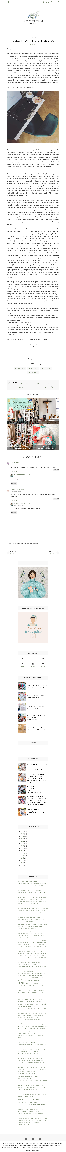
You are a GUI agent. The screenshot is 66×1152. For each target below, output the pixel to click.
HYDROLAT (25, 949)
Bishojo (44, 897)
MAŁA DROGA (21, 999)
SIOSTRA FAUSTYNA (40, 1062)
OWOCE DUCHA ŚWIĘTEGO (34, 1021)
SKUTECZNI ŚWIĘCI (23, 1065)
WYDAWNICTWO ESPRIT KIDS (26, 1107)
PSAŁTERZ (37, 1051)
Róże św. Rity (28, 1058)
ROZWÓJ (43, 1056)
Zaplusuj (47, 368)
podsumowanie (27, 1037)
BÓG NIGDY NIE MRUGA (23, 906)
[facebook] (43, 2)
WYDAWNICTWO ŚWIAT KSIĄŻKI (41, 1118)
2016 (22, 858)
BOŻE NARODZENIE (33, 904)
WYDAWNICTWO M (23, 1111)
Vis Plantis (33, 1097)
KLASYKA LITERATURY (37, 962)
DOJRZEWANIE (21, 915)
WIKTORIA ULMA (22, 1102)
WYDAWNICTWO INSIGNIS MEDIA (25, 1109)
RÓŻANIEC (21, 1058)
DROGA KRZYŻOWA (23, 919)
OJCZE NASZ (37, 1019)
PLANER (35, 1035)
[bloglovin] (53, 2)
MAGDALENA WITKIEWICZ (38, 994)
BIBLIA (20, 895)
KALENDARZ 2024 (40, 955)
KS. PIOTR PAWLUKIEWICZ (36, 977)
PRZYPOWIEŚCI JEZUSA (39, 1049)
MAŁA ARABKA (41, 997)
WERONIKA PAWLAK (41, 1096)
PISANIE (19, 1033)
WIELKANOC (28, 1100)
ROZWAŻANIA (36, 1056)
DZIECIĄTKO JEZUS (22, 926)
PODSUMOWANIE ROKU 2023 (20, 422)
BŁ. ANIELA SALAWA (28, 899)
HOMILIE (20, 949)
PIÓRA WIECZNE (35, 1031)
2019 (22, 848)
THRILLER (29, 1089)
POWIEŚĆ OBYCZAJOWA (39, 1047)
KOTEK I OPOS (39, 968)
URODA (26, 1097)
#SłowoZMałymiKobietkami (25, 883)
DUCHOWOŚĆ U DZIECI (42, 924)
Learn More (30, 1150)
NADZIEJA (27, 1013)
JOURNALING (28, 953)
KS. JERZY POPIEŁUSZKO (36, 975)
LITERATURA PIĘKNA (32, 992)
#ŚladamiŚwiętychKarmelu (40, 883)
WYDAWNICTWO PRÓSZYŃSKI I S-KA (39, 1115)
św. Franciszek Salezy (32, 1069)
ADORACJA (36, 888)
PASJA (42, 1024)
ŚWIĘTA (40, 1083)
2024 (22, 836)
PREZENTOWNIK (22, 1049)
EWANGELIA (26, 938)
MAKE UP (27, 997)
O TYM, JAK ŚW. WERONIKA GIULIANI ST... (46, 421)
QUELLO (29, 1053)
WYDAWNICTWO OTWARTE (38, 1113)
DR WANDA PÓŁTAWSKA (23, 917)
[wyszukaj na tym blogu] (58, 2)
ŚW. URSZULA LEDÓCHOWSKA (26, 1080)
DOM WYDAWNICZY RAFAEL (33, 915)
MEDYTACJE (37, 1006)
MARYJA (26, 1004)
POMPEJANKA (42, 1040)
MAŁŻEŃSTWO (21, 1001)
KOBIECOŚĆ (35, 964)
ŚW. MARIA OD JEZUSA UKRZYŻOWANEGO (27, 1071)
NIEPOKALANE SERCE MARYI (39, 1013)
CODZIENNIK (21, 910)
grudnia (22, 853)
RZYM (40, 1058)
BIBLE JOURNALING (40, 892)
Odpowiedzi (15, 471)
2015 (22, 860)
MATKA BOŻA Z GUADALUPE (25, 1006)
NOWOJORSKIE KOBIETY (25, 1015)
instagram (32, 660)
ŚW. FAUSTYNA (22, 1069)
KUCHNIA (29, 988)
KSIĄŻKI (21, 983)
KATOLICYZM (38, 960)
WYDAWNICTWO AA (33, 1102)
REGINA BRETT (36, 1053)
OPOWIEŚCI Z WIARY (22, 1021)
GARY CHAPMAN (33, 944)
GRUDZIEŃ (28, 946)
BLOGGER (20, 899)
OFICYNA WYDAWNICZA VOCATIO (25, 1019)
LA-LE (34, 988)
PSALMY (31, 1051)
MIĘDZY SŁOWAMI (22, 1008)
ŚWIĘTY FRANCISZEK (31, 1087)
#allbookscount (21, 881)
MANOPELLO (39, 1001)
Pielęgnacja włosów (23, 1029)
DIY (41, 913)
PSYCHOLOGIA (22, 1053)
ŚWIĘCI (35, 1083)
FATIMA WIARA (21, 942)
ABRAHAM (31, 888)
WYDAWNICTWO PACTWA (23, 1115)
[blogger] (48, 2)
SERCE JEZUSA (22, 1062)
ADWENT (42, 888)
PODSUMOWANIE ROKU (24, 1040)
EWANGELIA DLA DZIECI (34, 940)
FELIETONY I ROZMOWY (39, 942)
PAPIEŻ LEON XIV (35, 1024)
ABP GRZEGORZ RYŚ (23, 888)
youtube (43, 666)
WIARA (21, 1099)
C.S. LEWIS (45, 908)
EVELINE (42, 935)
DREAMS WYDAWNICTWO (37, 917)
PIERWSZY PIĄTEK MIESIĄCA (24, 1031)
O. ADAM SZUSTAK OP (38, 1015)
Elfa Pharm (20, 935)
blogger (33, 666)
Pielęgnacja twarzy (43, 1026)
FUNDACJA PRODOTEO (23, 944)
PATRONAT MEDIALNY (24, 1026)
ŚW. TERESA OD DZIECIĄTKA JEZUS (28, 1076)
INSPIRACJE (32, 949)
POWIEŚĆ (33, 1044)
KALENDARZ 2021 (22, 955)
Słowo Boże (33, 1065)
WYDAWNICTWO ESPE (23, 1104)
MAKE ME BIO (21, 997)
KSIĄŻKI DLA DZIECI (32, 983)
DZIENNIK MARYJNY (22, 928)
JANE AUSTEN (38, 951)
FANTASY (44, 940)
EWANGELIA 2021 (35, 937)
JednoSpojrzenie (18, 489)
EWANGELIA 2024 (44, 937)
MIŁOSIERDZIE (37, 1008)
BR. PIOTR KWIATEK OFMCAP (26, 908)
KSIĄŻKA (21, 980)
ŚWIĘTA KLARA (39, 1085)
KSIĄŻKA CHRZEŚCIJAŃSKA (32, 980)
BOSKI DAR (35, 901)
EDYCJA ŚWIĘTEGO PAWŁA (27, 933)
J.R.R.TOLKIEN (22, 951)
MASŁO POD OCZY (34, 1004)
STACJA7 (20, 1067)
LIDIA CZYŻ (21, 990)
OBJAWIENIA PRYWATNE (34, 1017)
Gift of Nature (41, 944)
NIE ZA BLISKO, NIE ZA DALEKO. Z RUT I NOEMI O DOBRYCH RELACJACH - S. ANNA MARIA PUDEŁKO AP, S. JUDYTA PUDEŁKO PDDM (37, 801)
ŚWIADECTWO (28, 1083)
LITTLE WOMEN (41, 992)
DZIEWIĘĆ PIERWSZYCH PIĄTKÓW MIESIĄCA (28, 930)
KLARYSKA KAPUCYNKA (26, 962)
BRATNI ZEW (38, 908)
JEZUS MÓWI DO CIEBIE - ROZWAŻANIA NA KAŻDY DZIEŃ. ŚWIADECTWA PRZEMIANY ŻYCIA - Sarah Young (36, 778)
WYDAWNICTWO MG (34, 1111)
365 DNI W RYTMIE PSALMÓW (26, 885)
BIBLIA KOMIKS (22, 897)
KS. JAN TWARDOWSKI (23, 975)
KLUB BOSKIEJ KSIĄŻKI (24, 964)
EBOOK (40, 930)
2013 (22, 865)
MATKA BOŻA (43, 1004)
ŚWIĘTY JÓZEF (41, 1087)
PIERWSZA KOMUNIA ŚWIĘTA (37, 1029)
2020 (22, 846)
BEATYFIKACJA (30, 892)
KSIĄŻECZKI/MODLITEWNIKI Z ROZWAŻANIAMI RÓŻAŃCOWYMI (37, 718)
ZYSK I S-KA (34, 1124)
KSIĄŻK (46, 977)
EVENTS (20, 938)
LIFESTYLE (33, 44)
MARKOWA (20, 1004)
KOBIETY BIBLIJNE (23, 966)
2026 (22, 831)
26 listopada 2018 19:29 (16, 491)
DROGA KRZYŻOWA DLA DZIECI (37, 919)
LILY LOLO (34, 990)
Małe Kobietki (38, 999)
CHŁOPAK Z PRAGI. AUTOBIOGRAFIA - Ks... (46, 447)
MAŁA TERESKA (29, 999)
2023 (22, 838)
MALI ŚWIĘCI (34, 997)
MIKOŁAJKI (29, 1008)
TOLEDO (35, 1089)
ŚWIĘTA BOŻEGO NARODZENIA (26, 1085)
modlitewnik (21, 1011)
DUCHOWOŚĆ (29, 922)
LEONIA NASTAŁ (41, 988)
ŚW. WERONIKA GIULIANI (41, 1080)
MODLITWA (41, 1011)
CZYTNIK (43, 910)
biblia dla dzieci (26, 895)
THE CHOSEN (21, 1089)
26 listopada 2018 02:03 (16, 464)
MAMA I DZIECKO (30, 1002)
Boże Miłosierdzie (22, 904)
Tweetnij (34, 368)
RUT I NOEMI (35, 1058)
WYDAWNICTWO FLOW (40, 1107)
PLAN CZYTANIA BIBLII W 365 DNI (25, 1035)
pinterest (22, 666)
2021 (22, 843)
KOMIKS (20, 968)
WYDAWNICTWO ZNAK (23, 1122)
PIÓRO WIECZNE (44, 1031)
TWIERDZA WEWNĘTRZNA (39, 1094)
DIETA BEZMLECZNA (34, 912)
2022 (22, 841)
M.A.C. (29, 994)
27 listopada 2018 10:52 (19, 505)
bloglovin (43, 660)
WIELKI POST (35, 1100)
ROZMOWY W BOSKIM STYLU (24, 1056)
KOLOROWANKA (43, 966)
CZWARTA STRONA (35, 910)
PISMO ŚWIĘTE (27, 1033)
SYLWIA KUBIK (41, 1067)
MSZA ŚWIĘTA (21, 1013)
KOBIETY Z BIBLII (34, 966)
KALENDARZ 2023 (31, 955)
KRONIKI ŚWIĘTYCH (28, 971)
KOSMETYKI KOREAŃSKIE (29, 968)
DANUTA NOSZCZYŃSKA (23, 912)
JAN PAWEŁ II (30, 951)
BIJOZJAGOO (30, 897)
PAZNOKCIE (34, 1026)
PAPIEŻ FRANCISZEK (23, 1024)
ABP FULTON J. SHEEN (40, 885)
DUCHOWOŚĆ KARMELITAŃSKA (27, 924)
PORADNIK (34, 1042)
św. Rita (34, 1074)
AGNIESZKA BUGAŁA (22, 890)
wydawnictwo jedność (39, 1109)
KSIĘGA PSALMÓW (38, 985)
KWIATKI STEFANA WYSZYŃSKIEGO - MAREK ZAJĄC (36, 812)
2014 (22, 863)
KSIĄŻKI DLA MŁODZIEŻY (25, 985)
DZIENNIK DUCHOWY (39, 926)
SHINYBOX (30, 1062)
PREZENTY (30, 1049)
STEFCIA (26, 1067)
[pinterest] (51, 2)
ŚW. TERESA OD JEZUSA (24, 1078)
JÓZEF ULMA (36, 953)
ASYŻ (34, 890)
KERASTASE (45, 960)
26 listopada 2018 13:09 (19, 476)
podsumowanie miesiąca (37, 1037)
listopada (23, 855)
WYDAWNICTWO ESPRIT (37, 1104)
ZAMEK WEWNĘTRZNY (24, 1124)
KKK (19, 962)
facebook (22, 660)
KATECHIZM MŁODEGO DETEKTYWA (26, 960)
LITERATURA (41, 990)
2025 (22, 834)
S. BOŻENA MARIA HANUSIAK (24, 1060)
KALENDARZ (43, 953)
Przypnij (34, 372)
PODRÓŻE (20, 1037)
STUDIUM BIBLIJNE (33, 1067)
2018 (22, 850)
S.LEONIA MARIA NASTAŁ (39, 1060)
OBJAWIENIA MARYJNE (23, 1017)
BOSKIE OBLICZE (43, 901)
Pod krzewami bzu (42, 1035)
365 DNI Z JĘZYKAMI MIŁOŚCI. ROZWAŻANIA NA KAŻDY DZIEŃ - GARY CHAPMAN (37, 767)
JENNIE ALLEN (21, 953)
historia (33, 946)
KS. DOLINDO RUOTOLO (38, 973)
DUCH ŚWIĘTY (21, 922)
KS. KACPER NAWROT (23, 977)
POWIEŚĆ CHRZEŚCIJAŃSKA (24, 1047)
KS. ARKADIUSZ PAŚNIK (24, 973)
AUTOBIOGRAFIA (22, 892)
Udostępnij (21, 368)
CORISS (28, 910)
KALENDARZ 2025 (22, 957)
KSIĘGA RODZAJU (22, 988)
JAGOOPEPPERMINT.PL (22, 475)
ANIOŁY (30, 890)
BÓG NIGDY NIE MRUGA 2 (36, 906)
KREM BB (20, 971)
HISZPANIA (39, 946)
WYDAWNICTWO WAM (41, 1120)
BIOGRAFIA (38, 897)
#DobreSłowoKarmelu (31, 881)
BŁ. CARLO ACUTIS (37, 899)
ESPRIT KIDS (28, 935)
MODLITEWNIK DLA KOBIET (31, 1011)
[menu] (8, 2)
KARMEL (29, 957)
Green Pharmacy (21, 946)
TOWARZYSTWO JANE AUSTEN (26, 1092)
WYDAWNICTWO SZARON (25, 1118)
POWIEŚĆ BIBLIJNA (41, 1044)
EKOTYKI (40, 933)
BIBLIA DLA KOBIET (35, 895)
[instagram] (45, 2)
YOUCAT (31, 1122)
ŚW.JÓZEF (21, 1083)
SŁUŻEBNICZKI (40, 1065)
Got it (38, 1150)
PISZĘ (33, 1033)
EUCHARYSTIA (36, 935)
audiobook (38, 890)
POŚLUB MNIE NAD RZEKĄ (24, 1044)
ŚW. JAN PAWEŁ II (42, 1069)
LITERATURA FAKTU (22, 992)
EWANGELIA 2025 (22, 940)
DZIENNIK (30, 926)
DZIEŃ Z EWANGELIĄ (32, 928)
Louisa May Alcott (22, 994)
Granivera (15, 463)
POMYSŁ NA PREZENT (24, 1042)
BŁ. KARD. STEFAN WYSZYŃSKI (25, 901)
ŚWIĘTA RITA (21, 1087)
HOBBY (44, 946)
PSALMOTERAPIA (23, 1051)
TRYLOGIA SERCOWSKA (24, 1094)
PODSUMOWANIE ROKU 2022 (20, 448)
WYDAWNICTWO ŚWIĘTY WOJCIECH (26, 1120)
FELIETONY (28, 942)
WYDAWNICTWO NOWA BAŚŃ (24, 1113)
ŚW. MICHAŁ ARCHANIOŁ (24, 1074)
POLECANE (35, 1040)
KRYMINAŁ (37, 971)
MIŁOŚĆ (44, 1008)
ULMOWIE (20, 1097)
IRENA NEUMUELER (41, 949)
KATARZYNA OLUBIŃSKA (39, 957)
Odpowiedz (56, 469)
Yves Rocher (36, 1122)
